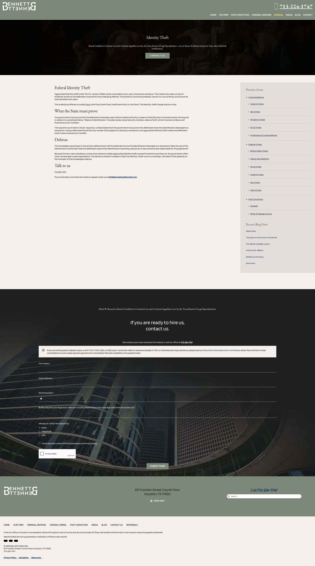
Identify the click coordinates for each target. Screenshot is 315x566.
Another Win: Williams (254, 250)
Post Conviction (255, 199)
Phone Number (46, 393)
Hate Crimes (255, 190)
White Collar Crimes (259, 151)
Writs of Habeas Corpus (261, 213)
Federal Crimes (255, 144)
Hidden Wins (251, 231)
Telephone (46, 431)
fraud (87, 104)
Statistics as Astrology (255, 257)
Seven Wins (250, 263)
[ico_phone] (21, 487)
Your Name (44, 363)
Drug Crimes (255, 127)
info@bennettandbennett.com (123, 177)
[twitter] (16, 541)
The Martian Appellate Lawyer (258, 244)
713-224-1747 (296, 6)
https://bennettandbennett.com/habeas (221, 350)
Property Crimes (257, 119)
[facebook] (11, 541)
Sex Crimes (255, 111)
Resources (37, 557)
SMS (43, 435)
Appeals (254, 206)
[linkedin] (6, 541)
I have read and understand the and (69, 443)
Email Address (46, 378)
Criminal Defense (256, 97)
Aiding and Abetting (259, 158)
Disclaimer (75, 443)
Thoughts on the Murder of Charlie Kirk (261, 237)
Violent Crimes (257, 104)
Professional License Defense (263, 135)
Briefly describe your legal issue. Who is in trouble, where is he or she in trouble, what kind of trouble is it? (87, 407)
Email (44, 427)
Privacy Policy (91, 443)
